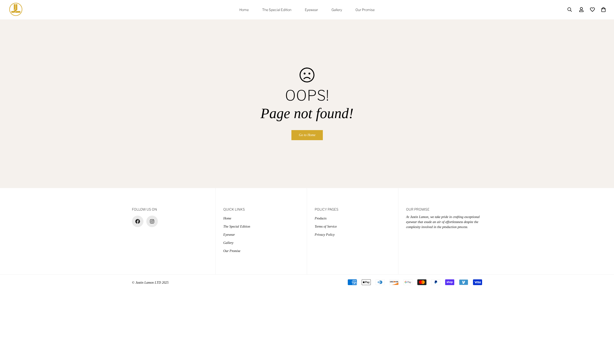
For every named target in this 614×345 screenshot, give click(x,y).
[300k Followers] (137, 221)
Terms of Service (326, 226)
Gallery (336, 10)
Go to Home (307, 135)
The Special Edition (276, 10)
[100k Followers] (152, 221)
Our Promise (365, 10)
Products (320, 218)
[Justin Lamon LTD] (16, 9)
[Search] (569, 9)
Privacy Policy (325, 234)
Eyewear (311, 10)
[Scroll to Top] (604, 318)
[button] (603, 9)
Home (244, 10)
